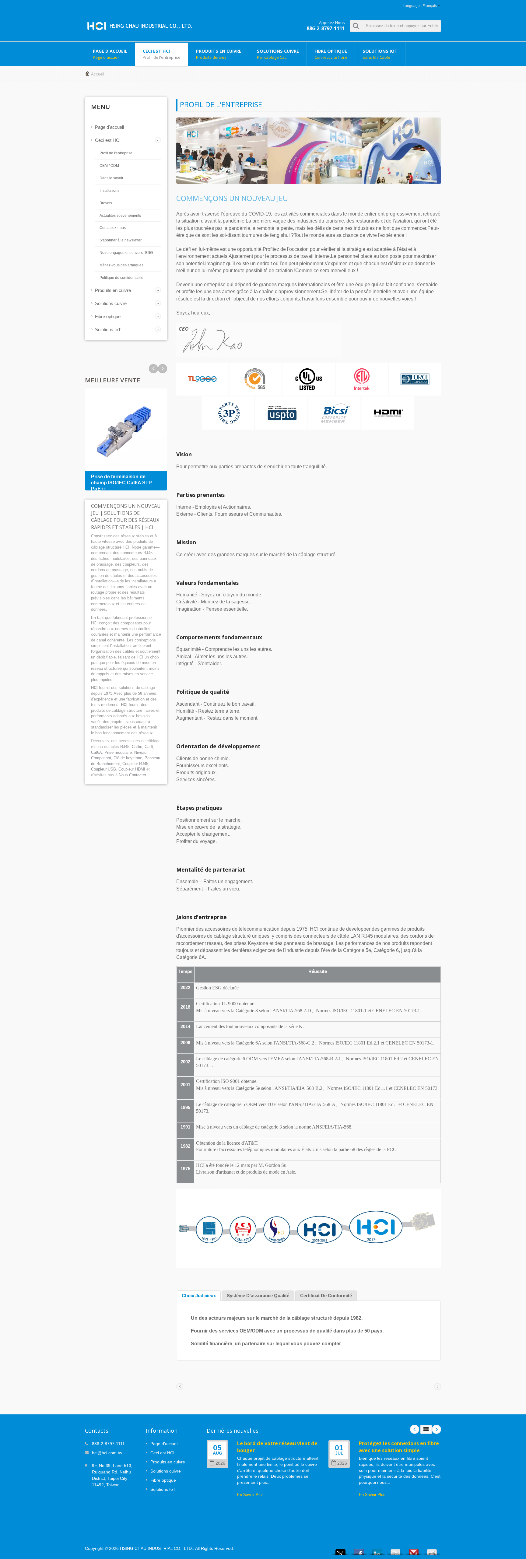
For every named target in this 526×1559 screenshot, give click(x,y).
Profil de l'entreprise (116, 153)
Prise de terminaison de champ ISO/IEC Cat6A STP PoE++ (121, 482)
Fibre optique (330, 54)
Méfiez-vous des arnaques (121, 265)
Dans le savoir (111, 178)
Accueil (97, 74)
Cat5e (137, 746)
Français (430, 6)
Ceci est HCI (162, 54)
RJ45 (124, 746)
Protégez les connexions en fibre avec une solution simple (399, 1447)
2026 (220, 1463)
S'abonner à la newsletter (121, 240)
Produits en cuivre (218, 54)
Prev (162, 368)
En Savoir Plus (250, 1494)
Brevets (106, 203)
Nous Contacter (132, 775)
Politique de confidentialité (121, 278)
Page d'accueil (110, 54)
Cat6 (149, 746)
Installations (109, 190)
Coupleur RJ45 (135, 763)
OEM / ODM (109, 165)
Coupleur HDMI (131, 769)
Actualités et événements (120, 215)
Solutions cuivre (278, 54)
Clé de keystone (128, 758)
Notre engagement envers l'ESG (126, 253)
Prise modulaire (118, 752)
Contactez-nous (113, 228)
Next (153, 368)
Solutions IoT (380, 54)
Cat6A (96, 752)
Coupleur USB (103, 769)
